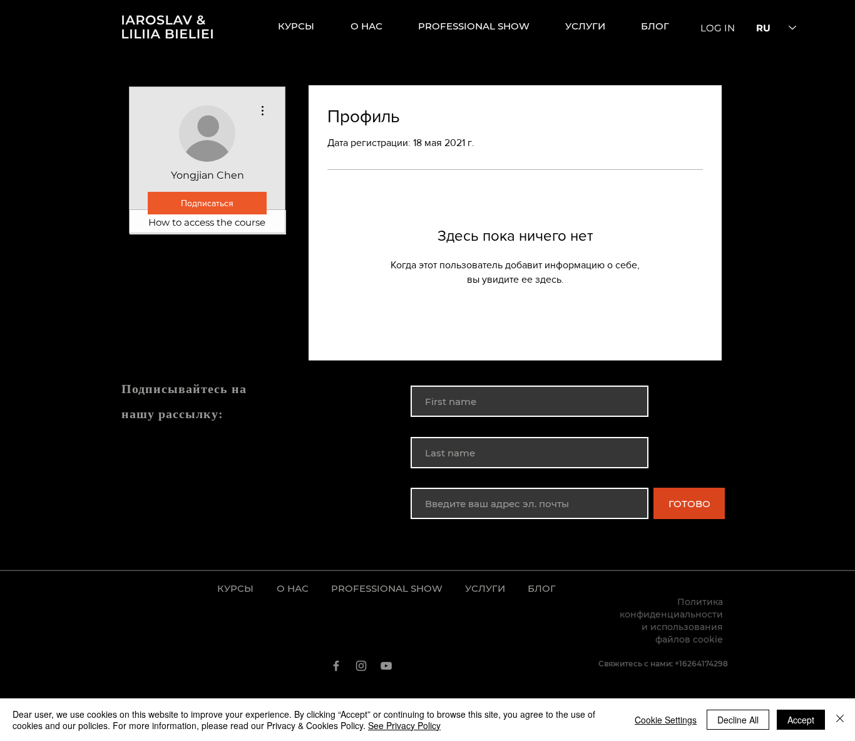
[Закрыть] (839, 719)
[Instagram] (361, 666)
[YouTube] (386, 666)
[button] (594, 26)
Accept (800, 719)
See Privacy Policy (404, 725)
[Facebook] (336, 666)
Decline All (738, 719)
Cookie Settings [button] (666, 719)
